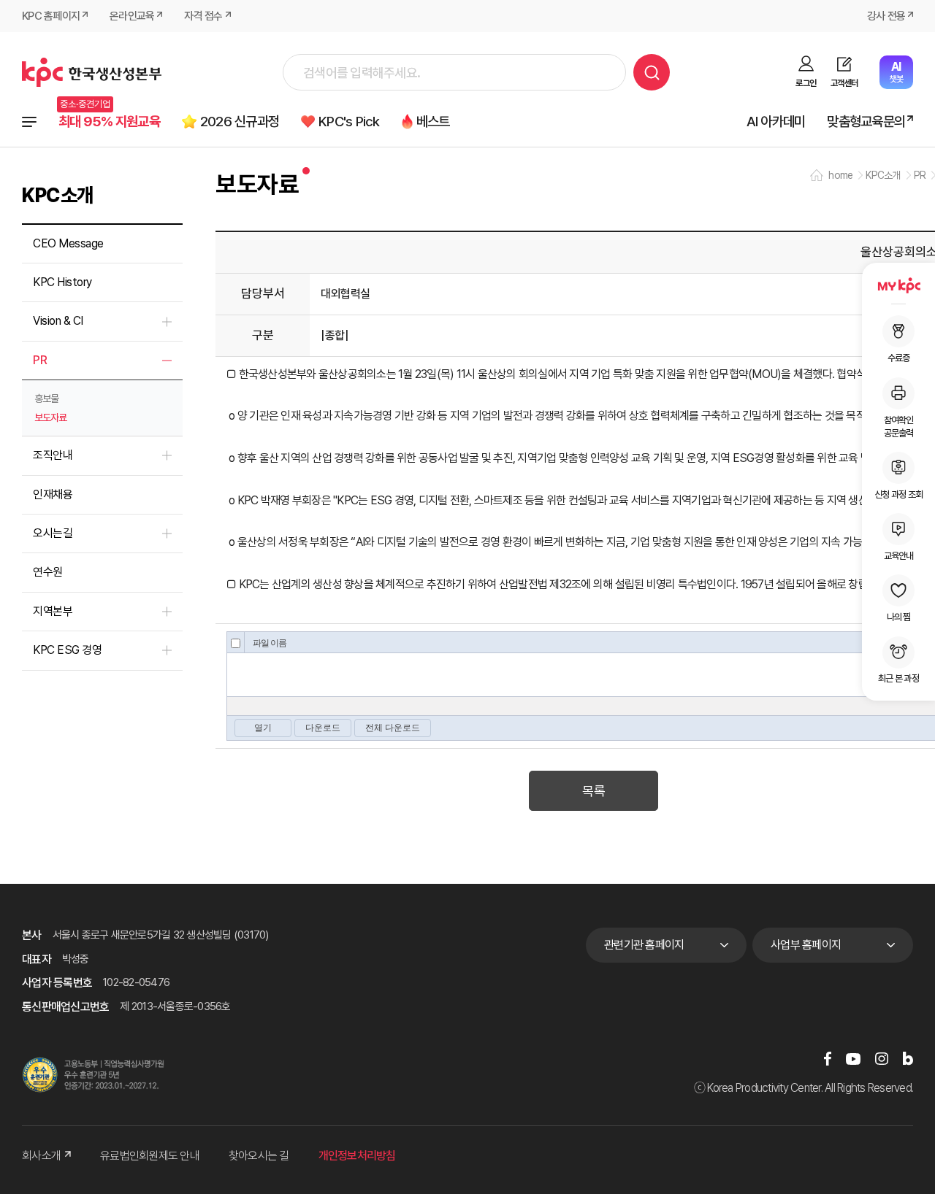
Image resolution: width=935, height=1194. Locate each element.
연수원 (48, 572)
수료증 (899, 358)
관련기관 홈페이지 (644, 945)
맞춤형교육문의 (866, 121)
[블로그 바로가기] (908, 1059)
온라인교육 (132, 16)
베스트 (433, 121)
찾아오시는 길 (259, 1156)
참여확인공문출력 (899, 426)
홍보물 (46, 398)
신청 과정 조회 (898, 493)
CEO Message (68, 243)
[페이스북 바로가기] (827, 1059)
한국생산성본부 (91, 72)
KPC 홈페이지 (51, 16)
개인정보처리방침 (357, 1156)
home (840, 175)
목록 (593, 790)
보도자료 (50, 417)
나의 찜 (899, 617)
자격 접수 (203, 16)
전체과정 (29, 122)
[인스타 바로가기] (881, 1058)
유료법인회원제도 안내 (149, 1156)
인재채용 (52, 494)
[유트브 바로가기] (853, 1059)
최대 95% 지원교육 (109, 121)
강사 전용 (886, 16)
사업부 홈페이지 (806, 945)
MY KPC (898, 285)
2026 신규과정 (239, 121)
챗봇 (896, 72)
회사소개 (41, 1156)
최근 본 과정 (898, 678)
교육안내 (899, 555)
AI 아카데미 (776, 121)
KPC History (62, 282)
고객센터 (844, 83)
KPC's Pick (349, 121)
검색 (651, 72)
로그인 (805, 83)
